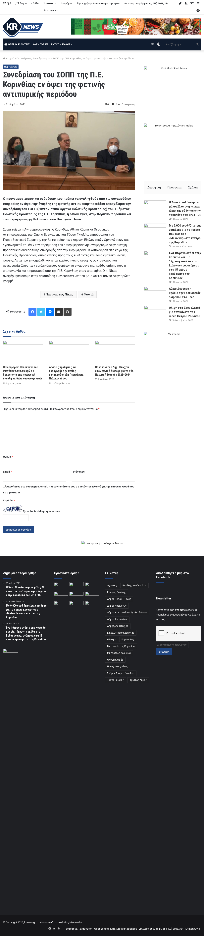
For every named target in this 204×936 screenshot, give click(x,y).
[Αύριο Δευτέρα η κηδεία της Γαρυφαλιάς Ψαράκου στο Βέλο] (155, 294)
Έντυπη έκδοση (62, 44)
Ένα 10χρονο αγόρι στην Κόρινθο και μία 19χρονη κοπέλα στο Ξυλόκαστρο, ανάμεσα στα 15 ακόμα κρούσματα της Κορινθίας (185, 265)
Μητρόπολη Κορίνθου (119, 653)
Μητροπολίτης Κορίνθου (121, 646)
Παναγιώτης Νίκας (59, 294)
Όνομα (8, 456)
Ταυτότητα (50, 3)
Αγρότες (112, 585)
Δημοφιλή (154, 187)
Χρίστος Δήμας (138, 680)
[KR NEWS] (23, 27)
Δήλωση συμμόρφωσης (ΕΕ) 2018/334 (146, 3)
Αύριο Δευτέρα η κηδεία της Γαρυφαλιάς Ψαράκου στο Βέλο (185, 293)
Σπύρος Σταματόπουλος (120, 673)
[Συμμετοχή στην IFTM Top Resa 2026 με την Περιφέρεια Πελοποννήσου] (92, 586)
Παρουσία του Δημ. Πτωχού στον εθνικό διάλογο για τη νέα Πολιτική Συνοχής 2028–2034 (114, 371)
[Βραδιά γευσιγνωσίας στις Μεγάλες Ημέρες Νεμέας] (92, 595)
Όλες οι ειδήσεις (18, 44)
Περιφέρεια (24, 58)
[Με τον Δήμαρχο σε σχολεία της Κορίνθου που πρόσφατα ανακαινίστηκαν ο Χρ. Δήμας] (76, 586)
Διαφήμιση (67, 3)
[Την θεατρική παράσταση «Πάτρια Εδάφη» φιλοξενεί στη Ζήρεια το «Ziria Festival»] (61, 605)
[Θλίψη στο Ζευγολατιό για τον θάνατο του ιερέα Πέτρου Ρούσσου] (155, 313)
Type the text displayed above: (42, 511)
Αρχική (9, 58)
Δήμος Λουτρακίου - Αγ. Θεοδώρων (127, 612)
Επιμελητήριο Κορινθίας (120, 632)
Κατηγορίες (40, 44)
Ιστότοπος (78, 471)
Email (7, 471)
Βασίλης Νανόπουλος (134, 585)
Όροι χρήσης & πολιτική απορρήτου (98, 3)
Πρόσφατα (174, 187)
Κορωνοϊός (128, 639)
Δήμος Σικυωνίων (117, 619)
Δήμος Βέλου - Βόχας (119, 599)
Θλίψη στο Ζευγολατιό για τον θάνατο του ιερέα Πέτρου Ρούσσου (184, 312)
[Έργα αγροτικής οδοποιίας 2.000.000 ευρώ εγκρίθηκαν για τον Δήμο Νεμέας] (76, 750)
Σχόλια (193, 187)
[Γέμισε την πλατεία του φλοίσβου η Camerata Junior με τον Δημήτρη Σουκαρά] (61, 586)
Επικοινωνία (51, 10)
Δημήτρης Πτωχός (117, 626)
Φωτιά (88, 294)
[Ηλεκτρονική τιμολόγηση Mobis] (102, 543)
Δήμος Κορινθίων (117, 605)
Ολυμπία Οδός (115, 659)
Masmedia (76, 922)
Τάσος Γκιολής (115, 680)
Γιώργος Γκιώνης (116, 592)
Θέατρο (111, 639)
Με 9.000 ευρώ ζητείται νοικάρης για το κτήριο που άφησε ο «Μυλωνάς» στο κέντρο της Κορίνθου (185, 234)
